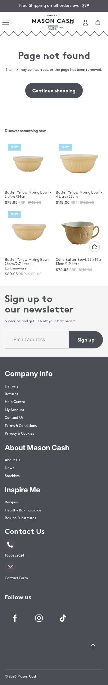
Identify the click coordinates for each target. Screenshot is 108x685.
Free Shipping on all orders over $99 (54, 6)
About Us (12, 460)
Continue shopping (54, 90)
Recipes (11, 502)
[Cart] (97, 22)
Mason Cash (27, 676)
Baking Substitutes (20, 518)
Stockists (12, 476)
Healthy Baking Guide (23, 510)
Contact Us (14, 418)
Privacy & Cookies (19, 434)
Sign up (85, 339)
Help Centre (15, 402)
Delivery (12, 386)
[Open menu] (6, 22)
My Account (14, 410)
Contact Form (16, 578)
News (9, 468)
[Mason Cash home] (52, 22)
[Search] (71, 22)
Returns (11, 394)
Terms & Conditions (21, 426)
